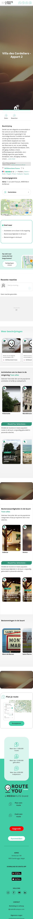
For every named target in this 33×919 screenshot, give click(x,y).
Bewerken (14, 118)
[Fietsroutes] (11, 399)
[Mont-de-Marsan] (11, 640)
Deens (26, 172)
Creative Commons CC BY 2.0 (18, 164)
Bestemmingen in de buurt (13, 237)
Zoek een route (18, 815)
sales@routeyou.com (17, 909)
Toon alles (14, 375)
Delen (6, 118)
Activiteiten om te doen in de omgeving (17, 231)
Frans (14, 174)
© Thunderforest (14, 215)
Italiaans (20, 174)
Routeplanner (16, 723)
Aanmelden (16, 838)
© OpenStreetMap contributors (25, 215)
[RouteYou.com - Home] (9, 2)
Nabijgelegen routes (9, 264)
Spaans (26, 174)
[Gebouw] (11, 538)
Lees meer (11, 159)
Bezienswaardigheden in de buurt (15, 234)
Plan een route (18, 804)
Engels (9, 174)
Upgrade (16, 828)
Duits (4, 174)
